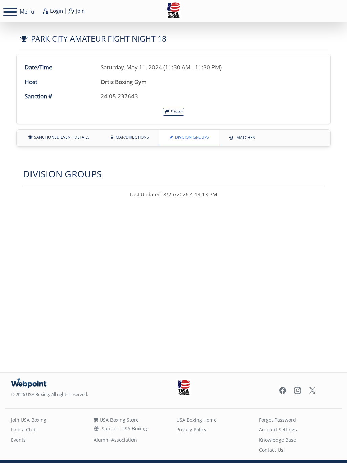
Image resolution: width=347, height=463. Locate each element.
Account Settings (278, 429)
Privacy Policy (191, 429)
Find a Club (24, 429)
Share (176, 111)
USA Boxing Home (196, 420)
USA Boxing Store (118, 420)
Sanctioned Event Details (61, 137)
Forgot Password (277, 420)
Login (56, 10)
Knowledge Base (277, 440)
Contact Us (271, 450)
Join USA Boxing (28, 420)
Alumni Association (115, 440)
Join (80, 10)
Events (18, 440)
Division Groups (191, 137)
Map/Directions (132, 137)
